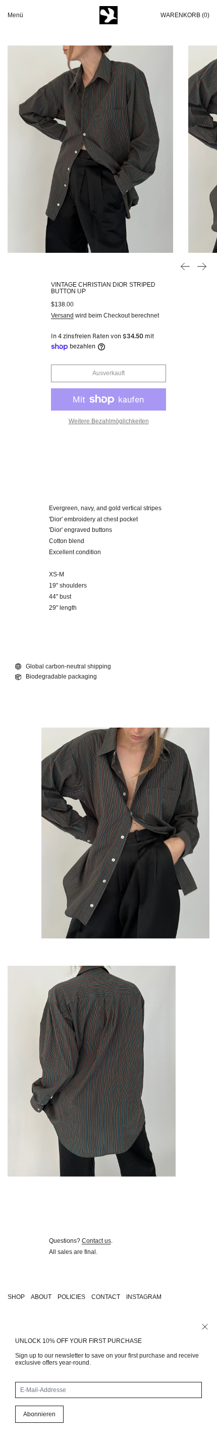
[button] (90, 149)
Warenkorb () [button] (184, 15)
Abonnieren (39, 1414)
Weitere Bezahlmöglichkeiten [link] (109, 421)
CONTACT (105, 1296)
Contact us (96, 1240)
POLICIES (71, 1296)
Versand (62, 315)
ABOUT (41, 1296)
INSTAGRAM (143, 1296)
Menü (15, 15)
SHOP (16, 1296)
